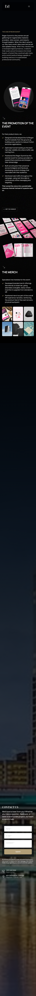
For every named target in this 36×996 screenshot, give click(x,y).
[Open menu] (29, 6)
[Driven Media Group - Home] (7, 6)
